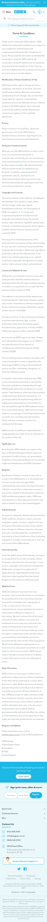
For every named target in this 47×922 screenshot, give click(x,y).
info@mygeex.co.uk (10, 734)
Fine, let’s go (29, 5)
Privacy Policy (25, 878)
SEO (23, 892)
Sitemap (38, 878)
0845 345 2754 (14, 840)
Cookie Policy (11, 878)
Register (35, 794)
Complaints (31, 876)
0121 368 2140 (13, 831)
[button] (41, 12)
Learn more (23, 776)
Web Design (15, 892)
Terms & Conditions (15, 876)
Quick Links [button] (7, 808)
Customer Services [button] (10, 813)
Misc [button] (4, 818)
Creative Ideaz (31, 892)
